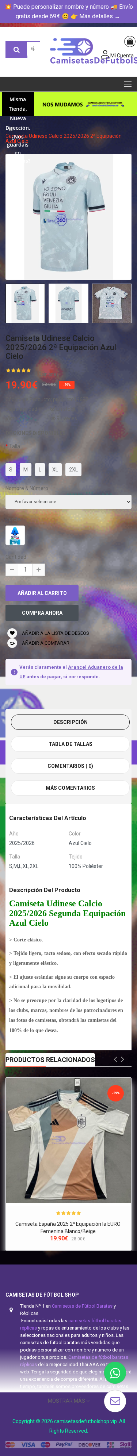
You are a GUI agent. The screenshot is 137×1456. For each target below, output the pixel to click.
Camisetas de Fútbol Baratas (82, 1306)
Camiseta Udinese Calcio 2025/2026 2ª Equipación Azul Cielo (63, 138)
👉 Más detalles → (95, 16)
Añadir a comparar (45, 643)
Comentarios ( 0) (70, 766)
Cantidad (15, 557)
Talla (14, 446)
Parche (13, 519)
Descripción (70, 722)
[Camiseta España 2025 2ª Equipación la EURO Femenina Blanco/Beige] (68, 1140)
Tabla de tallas (70, 744)
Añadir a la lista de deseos (55, 633)
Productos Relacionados (50, 1059)
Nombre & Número (26, 488)
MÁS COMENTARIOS (70, 788)
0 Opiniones (47, 374)
